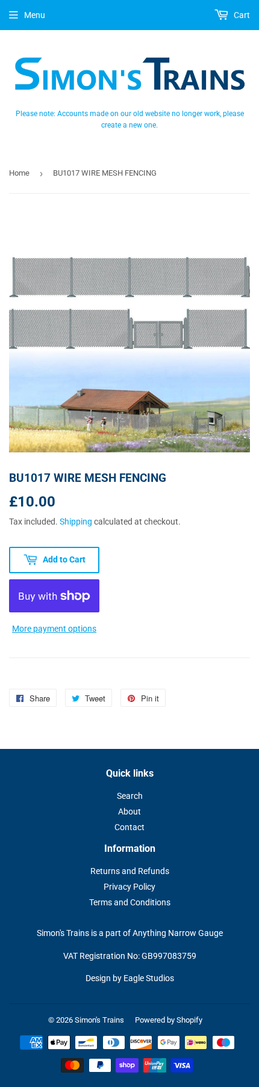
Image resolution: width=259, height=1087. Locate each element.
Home (19, 172)
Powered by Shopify (168, 1019)
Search (130, 796)
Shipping (76, 521)
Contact (129, 827)
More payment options (54, 628)
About (129, 811)
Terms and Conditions (129, 902)
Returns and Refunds (129, 871)
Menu (34, 15)
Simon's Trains (99, 1019)
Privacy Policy (129, 886)
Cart (241, 15)
